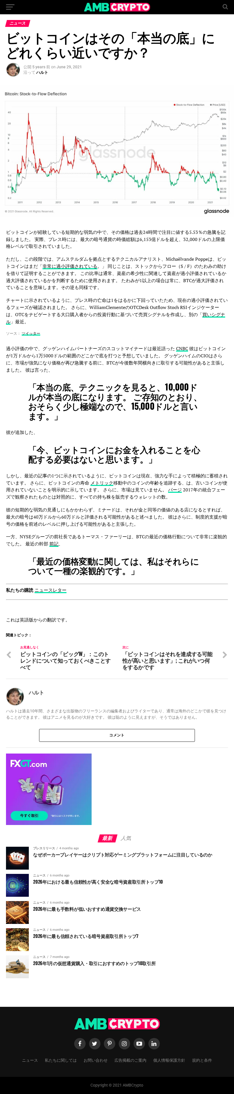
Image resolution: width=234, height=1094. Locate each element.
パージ (175, 490)
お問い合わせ (96, 1060)
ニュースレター (50, 590)
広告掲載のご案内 (130, 1060)
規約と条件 (202, 1060)
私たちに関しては (61, 1060)
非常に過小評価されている (70, 266)
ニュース (30, 1060)
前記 (53, 544)
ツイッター (31, 333)
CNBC (182, 348)
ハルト (42, 72)
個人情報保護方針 (169, 1060)
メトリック (101, 483)
